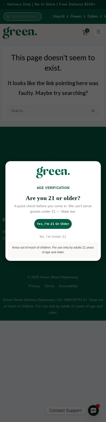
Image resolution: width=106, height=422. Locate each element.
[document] (53, 211)
